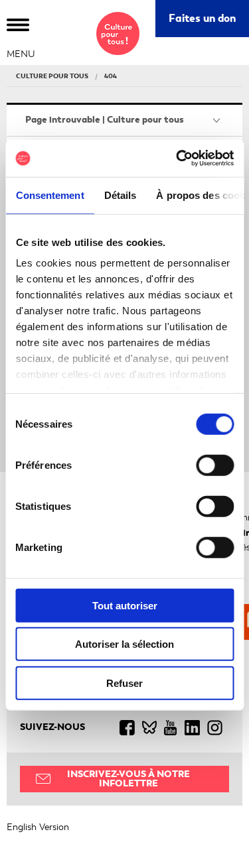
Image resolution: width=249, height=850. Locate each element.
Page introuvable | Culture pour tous (104, 119)
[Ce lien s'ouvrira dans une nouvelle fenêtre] (130, 727)
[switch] (215, 464)
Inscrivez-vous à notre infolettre (128, 779)
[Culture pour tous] (117, 33)
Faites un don (209, 23)
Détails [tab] (120, 194)
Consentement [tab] (49, 194)
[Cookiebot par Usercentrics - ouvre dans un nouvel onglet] (177, 158)
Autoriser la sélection (124, 644)
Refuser (124, 682)
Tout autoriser (124, 605)
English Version (38, 827)
